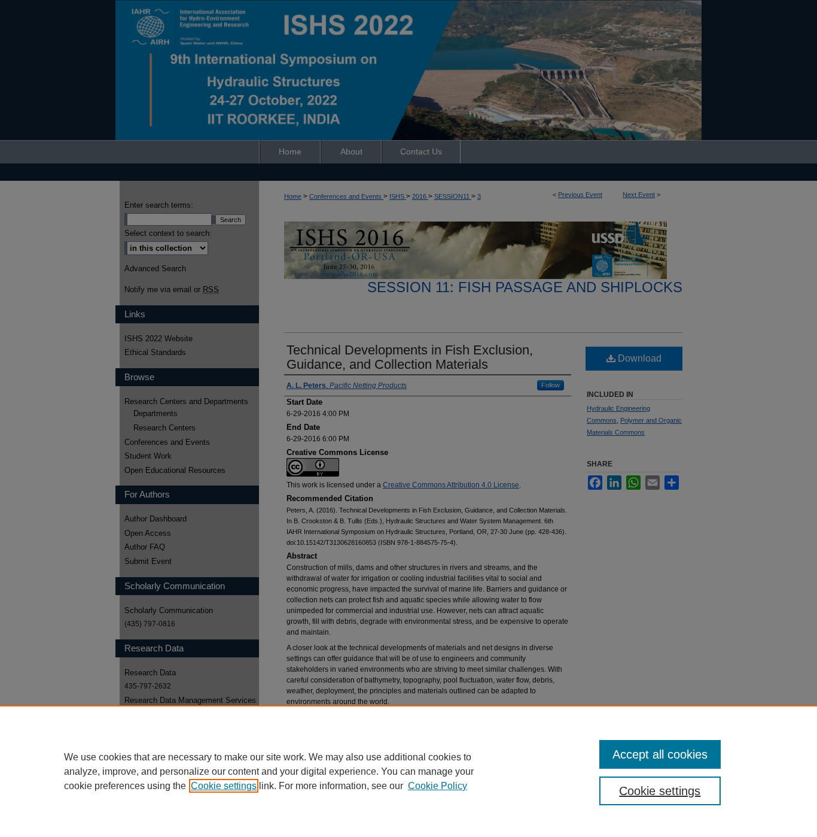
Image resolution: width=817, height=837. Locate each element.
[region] (408, 771)
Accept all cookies (660, 754)
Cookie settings (224, 786)
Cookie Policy (437, 786)
